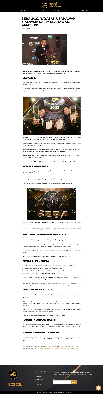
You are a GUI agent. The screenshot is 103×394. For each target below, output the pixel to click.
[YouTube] (16, 385)
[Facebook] (12, 385)
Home (10, 10)
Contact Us (76, 10)
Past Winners (37, 10)
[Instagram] (9, 385)
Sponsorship (46, 10)
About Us (16, 10)
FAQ (82, 10)
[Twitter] (19, 385)
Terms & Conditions (40, 371)
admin (25, 28)
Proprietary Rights (40, 374)
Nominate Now (90, 10)
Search (55, 379)
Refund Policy (39, 379)
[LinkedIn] (14, 385)
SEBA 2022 (33, 137)
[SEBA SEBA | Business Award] (51, 5)
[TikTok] (21, 385)
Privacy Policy (39, 376)
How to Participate (26, 10)
